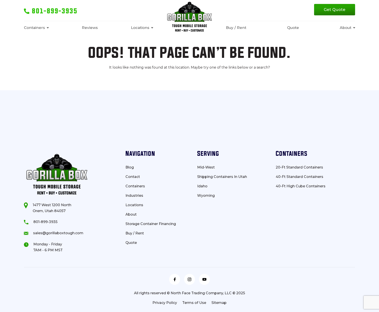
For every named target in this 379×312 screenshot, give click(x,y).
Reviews (90, 27)
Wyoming (206, 196)
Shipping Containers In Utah (222, 177)
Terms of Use (194, 303)
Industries (134, 196)
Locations (140, 27)
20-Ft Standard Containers (299, 167)
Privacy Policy (164, 303)
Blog (129, 167)
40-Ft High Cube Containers (300, 186)
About (345, 27)
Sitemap (219, 303)
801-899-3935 (45, 222)
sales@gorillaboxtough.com (58, 233)
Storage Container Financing (150, 224)
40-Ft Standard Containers (299, 177)
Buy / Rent (236, 27)
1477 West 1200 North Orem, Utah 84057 (52, 208)
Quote (293, 27)
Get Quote (334, 9)
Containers (34, 27)
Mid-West (206, 167)
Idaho (202, 186)
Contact (132, 177)
